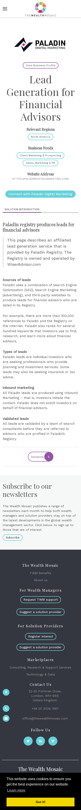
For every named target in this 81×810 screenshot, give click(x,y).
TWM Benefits (40, 573)
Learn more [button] (16, 790)
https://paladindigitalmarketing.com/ (40, 178)
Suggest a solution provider (40, 612)
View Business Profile (40, 65)
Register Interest (40, 636)
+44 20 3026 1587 (45, 708)
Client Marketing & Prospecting (40, 155)
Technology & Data (40, 674)
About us (40, 580)
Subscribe (13, 537)
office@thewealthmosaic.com (45, 718)
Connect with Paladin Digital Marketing (40, 194)
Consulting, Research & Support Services (40, 667)
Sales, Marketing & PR (40, 162)
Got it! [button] (40, 802)
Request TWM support (40, 599)
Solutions (40, 456)
